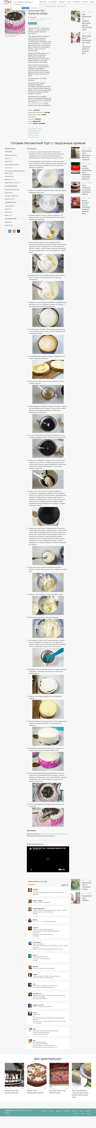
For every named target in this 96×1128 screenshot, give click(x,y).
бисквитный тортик (38, 921)
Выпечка (44, 1111)
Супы (88, 1114)
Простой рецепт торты (35, 128)
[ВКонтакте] (9, 231)
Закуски (62, 2)
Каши (69, 2)
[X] (18, 231)
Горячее (51, 1111)
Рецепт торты (32, 23)
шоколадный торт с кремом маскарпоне (54, 834)
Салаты (84, 2)
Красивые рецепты (33, 131)
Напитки (76, 2)
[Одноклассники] (14, 231)
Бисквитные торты (33, 133)
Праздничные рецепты (34, 130)
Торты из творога (33, 135)
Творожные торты (33, 137)
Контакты (7, 1113)
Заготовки (52, 2)
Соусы (91, 2)
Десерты (43, 2)
